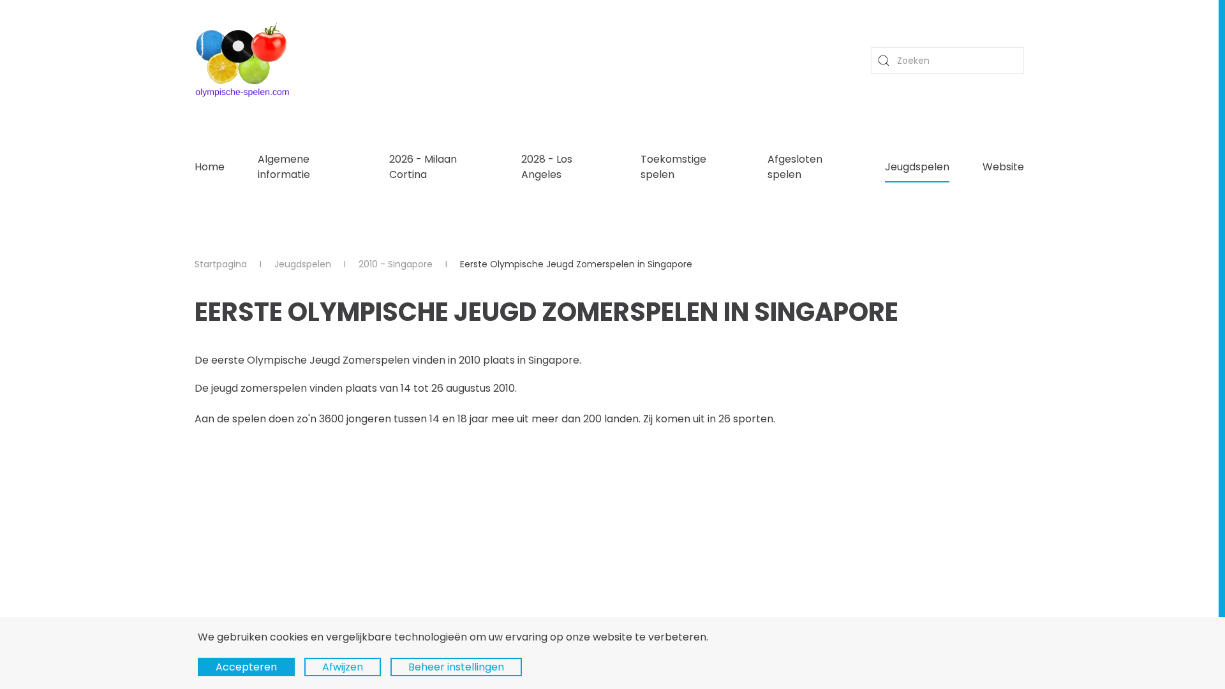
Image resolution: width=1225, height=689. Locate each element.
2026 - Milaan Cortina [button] (423, 167)
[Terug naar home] (242, 60)
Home (210, 166)
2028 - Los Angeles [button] (546, 167)
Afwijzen (342, 667)
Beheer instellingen (456, 667)
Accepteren (246, 667)
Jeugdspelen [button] (917, 166)
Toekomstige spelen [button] (673, 167)
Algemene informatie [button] (284, 167)
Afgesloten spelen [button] (795, 167)
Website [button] (1003, 166)
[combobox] (947, 60)
